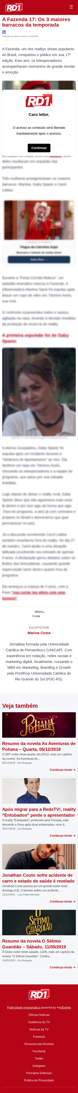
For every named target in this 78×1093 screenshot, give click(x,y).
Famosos (39, 1036)
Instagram (39, 1065)
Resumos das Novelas (39, 1044)
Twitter (39, 1058)
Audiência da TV (39, 1022)
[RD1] (14, 7)
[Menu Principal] (71, 7)
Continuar (39, 148)
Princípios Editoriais (39, 1073)
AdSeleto (65, 1007)
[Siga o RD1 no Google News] (4, 31)
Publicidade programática (23, 1007)
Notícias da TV (39, 1029)
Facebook (39, 1051)
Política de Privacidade (39, 1080)
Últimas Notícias (39, 1014)
